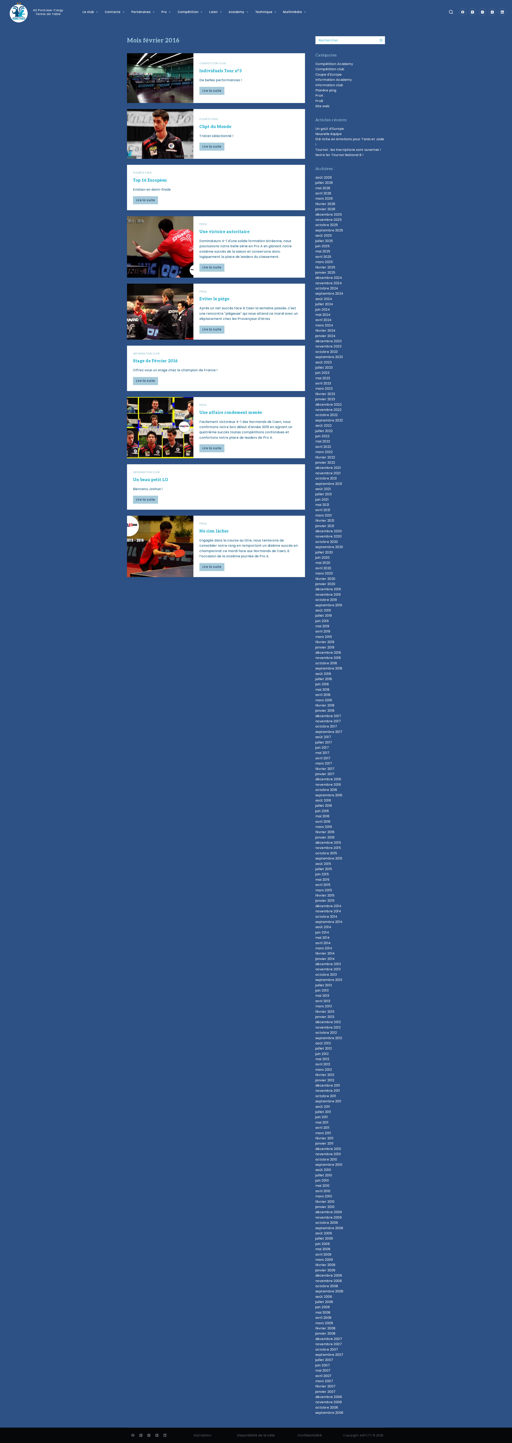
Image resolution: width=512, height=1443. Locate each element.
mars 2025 (324, 262)
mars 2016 (323, 827)
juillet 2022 (324, 431)
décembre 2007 (328, 1339)
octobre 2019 (326, 599)
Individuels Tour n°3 (220, 71)
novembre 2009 (328, 1217)
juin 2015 (322, 874)
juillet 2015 (323, 869)
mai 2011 (322, 1122)
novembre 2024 (328, 283)
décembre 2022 (328, 404)
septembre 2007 (329, 1354)
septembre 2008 (329, 1291)
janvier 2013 (324, 1017)
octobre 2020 (326, 541)
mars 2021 (323, 515)
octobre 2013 (326, 974)
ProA (203, 224)
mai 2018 (322, 689)
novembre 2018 (328, 657)
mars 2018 (323, 700)
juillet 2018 (323, 679)
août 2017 (323, 737)
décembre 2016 (328, 779)
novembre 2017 (328, 721)
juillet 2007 (324, 1360)
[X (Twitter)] (472, 12)
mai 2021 (322, 504)
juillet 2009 (324, 1238)
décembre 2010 (328, 1149)
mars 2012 (323, 1069)
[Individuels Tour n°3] (160, 78)
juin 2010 (322, 1180)
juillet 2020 (324, 552)
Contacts (113, 12)
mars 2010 (323, 1196)
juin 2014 (322, 932)
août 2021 (323, 489)
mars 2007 (324, 1381)
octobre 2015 (326, 853)
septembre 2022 (329, 420)
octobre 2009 (326, 1222)
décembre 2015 (328, 842)
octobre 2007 (326, 1349)
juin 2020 (322, 557)
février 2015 (325, 895)
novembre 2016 (328, 784)
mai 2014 (322, 937)
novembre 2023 (328, 346)
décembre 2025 (328, 214)
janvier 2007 (325, 1391)
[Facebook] (463, 12)
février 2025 (325, 267)
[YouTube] (492, 12)
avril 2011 (322, 1127)
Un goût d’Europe (329, 128)
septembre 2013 (328, 980)
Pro (164, 12)
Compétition (188, 12)
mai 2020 (322, 562)
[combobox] (346, 40)
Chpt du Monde (215, 126)
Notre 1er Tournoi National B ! (339, 155)
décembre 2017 (328, 716)
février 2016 (325, 832)
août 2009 (323, 1233)
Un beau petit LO (150, 479)
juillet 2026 (324, 182)
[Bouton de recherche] (381, 40)
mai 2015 (322, 879)
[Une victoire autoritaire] (160, 246)
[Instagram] (482, 12)
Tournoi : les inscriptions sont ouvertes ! (348, 149)
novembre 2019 (328, 594)
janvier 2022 (325, 462)
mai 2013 (322, 995)
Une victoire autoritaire (224, 231)
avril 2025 (323, 256)
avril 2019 (322, 631)
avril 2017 (323, 758)
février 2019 (324, 642)
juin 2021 (322, 499)
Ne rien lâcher (214, 531)
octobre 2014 (326, 916)
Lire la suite (213, 92)
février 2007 (325, 1386)
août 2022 (323, 425)
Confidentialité (309, 1435)
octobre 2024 (326, 288)
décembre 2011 (327, 1085)
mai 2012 (322, 1059)
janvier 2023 (325, 399)
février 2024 (325, 330)
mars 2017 (323, 763)
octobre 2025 (326, 225)
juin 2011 (321, 1117)
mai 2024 (323, 314)
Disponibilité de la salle (256, 1435)
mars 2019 (323, 636)
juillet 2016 (323, 805)
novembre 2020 (328, 536)
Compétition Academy (334, 64)
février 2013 (324, 1011)
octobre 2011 (325, 1096)
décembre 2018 (328, 652)
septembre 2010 (328, 1164)
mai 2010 (322, 1185)
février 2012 (324, 1075)
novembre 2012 (328, 1027)
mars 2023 (324, 388)
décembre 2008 (328, 1275)
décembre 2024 (328, 277)
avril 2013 (322, 1001)
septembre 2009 (329, 1228)
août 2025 (323, 235)
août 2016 (323, 800)
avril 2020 (323, 568)
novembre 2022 (328, 409)
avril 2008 (323, 1317)
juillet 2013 (323, 985)
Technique (263, 12)
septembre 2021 (328, 483)
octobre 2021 (326, 478)
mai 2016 (322, 816)
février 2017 (325, 769)
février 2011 (324, 1138)
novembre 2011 (327, 1090)
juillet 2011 (323, 1112)
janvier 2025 (325, 272)
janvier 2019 (324, 647)
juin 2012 (322, 1054)
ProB (319, 101)
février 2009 (325, 1265)
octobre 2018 (326, 663)
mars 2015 (323, 890)
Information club (146, 353)
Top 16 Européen (150, 180)
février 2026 (325, 204)
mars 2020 (324, 573)
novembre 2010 (328, 1154)
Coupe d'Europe (328, 74)
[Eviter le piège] (160, 312)
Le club (88, 12)
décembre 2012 (328, 1022)
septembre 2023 (329, 357)
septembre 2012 (328, 1038)
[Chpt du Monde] (160, 134)
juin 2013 (322, 990)
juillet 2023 (324, 367)
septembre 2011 (328, 1101)
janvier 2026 (325, 209)
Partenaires (141, 12)
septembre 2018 (328, 668)
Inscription (202, 1435)
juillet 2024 (324, 304)
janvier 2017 (325, 774)
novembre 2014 (328, 911)
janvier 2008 (325, 1333)
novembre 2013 (328, 969)
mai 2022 (322, 441)
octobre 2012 (326, 1032)
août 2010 (323, 1170)
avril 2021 (322, 510)
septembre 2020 (329, 547)
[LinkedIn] (502, 12)
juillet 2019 (323, 615)
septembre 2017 (328, 732)
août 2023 (323, 362)
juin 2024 (322, 309)
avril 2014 (323, 943)
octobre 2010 (326, 1159)
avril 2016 (323, 821)
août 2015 (323, 864)
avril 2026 (323, 193)
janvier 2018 (325, 710)
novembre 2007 (328, 1344)
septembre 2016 (328, 795)
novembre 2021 (328, 473)
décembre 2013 (328, 964)
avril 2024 (323, 320)
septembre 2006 (329, 1412)
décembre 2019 (328, 589)
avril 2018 (323, 694)
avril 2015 (323, 885)
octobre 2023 (326, 351)
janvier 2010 (325, 1207)
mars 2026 (324, 198)
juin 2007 (322, 1365)
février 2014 (325, 953)
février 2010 (325, 1201)
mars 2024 (324, 325)
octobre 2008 (326, 1286)
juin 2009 (322, 1244)
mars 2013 (323, 1006)
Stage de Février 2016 (155, 361)
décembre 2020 (328, 531)
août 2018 (323, 673)
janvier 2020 (325, 584)
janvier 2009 (325, 1270)
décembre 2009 (328, 1212)
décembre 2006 (328, 1397)
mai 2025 (322, 251)
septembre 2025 (329, 230)
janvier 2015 (325, 900)
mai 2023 (322, 378)
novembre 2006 (328, 1402)
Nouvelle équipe (328, 134)
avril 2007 (323, 1376)
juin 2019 (322, 621)
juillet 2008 (324, 1302)
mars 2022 (324, 452)
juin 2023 (322, 372)
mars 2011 (323, 1133)
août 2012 (323, 1043)
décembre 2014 (328, 906)
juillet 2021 (323, 494)
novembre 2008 (328, 1281)
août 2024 (323, 299)
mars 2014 (323, 948)
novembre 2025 (328, 219)
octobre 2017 (326, 726)
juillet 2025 (324, 241)
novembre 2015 (328, 848)
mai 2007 (323, 1370)
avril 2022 (323, 446)
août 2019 (323, 610)
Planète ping (208, 119)
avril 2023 (323, 383)
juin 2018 (322, 684)
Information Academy (333, 79)
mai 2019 (322, 626)
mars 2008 (324, 1323)
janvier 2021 (324, 526)
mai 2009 (322, 1249)
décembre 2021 (328, 467)
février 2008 (325, 1328)
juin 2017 (322, 747)
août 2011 (322, 1106)
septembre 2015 (328, 858)
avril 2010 (323, 1191)
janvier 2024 (325, 336)
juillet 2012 (323, 1048)
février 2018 (325, 705)
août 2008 (323, 1296)
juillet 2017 (323, 742)
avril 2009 (323, 1254)
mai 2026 (322, 188)
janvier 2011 (324, 1143)
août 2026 (323, 177)
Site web (322, 106)
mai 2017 (322, 753)
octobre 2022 (326, 415)
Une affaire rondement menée (230, 412)
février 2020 (325, 578)
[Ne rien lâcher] (160, 546)
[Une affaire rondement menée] (160, 427)
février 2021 (324, 520)
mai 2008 (323, 1312)
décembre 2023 (328, 341)
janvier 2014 (325, 959)
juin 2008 (322, 1307)
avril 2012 (322, 1064)
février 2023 (325, 394)
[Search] (451, 12)
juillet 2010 (323, 1175)
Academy (236, 12)
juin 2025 (322, 246)
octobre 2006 (326, 1407)
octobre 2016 (326, 790)
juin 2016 (322, 811)
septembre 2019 (328, 605)
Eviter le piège (214, 299)
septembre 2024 (329, 293)
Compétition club (212, 63)
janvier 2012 (324, 1080)
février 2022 (325, 457)
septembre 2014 (329, 922)
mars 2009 (324, 1259)
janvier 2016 (325, 837)
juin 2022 (322, 436)
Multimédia (292, 12)
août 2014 (323, 927)
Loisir (213, 12)
